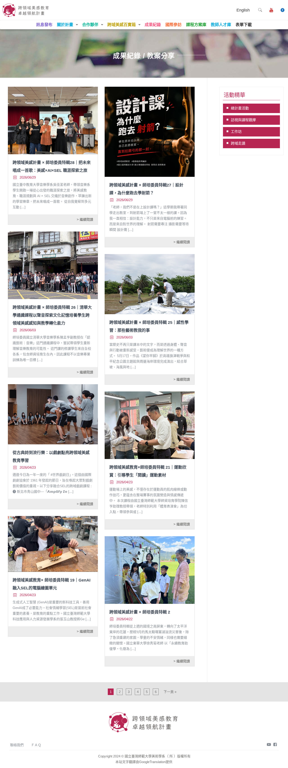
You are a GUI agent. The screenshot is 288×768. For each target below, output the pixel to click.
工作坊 (236, 132)
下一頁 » (170, 692)
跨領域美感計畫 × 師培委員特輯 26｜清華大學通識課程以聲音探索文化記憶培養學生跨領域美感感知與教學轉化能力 (52, 315)
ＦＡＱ (36, 745)
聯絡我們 (17, 745)
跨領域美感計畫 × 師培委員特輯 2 (139, 612)
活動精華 (234, 95)
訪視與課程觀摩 (243, 120)
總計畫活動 (240, 108)
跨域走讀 (238, 143)
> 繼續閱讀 (85, 219)
